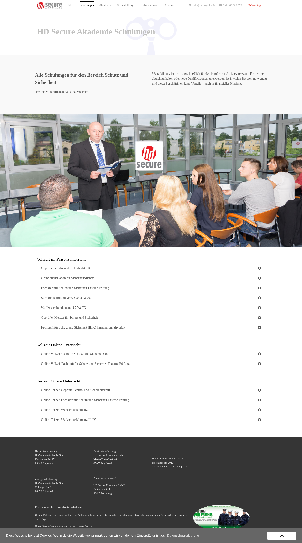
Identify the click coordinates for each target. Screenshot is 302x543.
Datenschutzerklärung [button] (183, 535)
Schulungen (87, 5)
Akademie (105, 5)
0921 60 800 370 (232, 5)
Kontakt (169, 5)
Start (71, 5)
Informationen (150, 5)
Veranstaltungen (126, 5)
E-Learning (254, 5)
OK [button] (282, 535)
